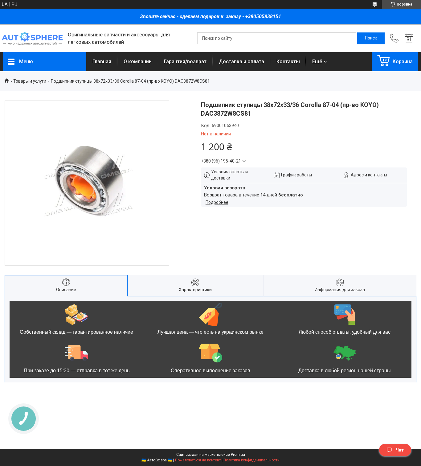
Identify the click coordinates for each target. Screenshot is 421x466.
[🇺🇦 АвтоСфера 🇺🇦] (32, 38)
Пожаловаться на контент (198, 460)
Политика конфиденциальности (251, 460)
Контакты (288, 61)
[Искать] (371, 38)
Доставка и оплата (241, 61)
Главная (101, 61)
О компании (138, 61)
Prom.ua (238, 454)
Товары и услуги (29, 81)
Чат (400, 449)
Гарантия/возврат (185, 61)
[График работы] (409, 38)
